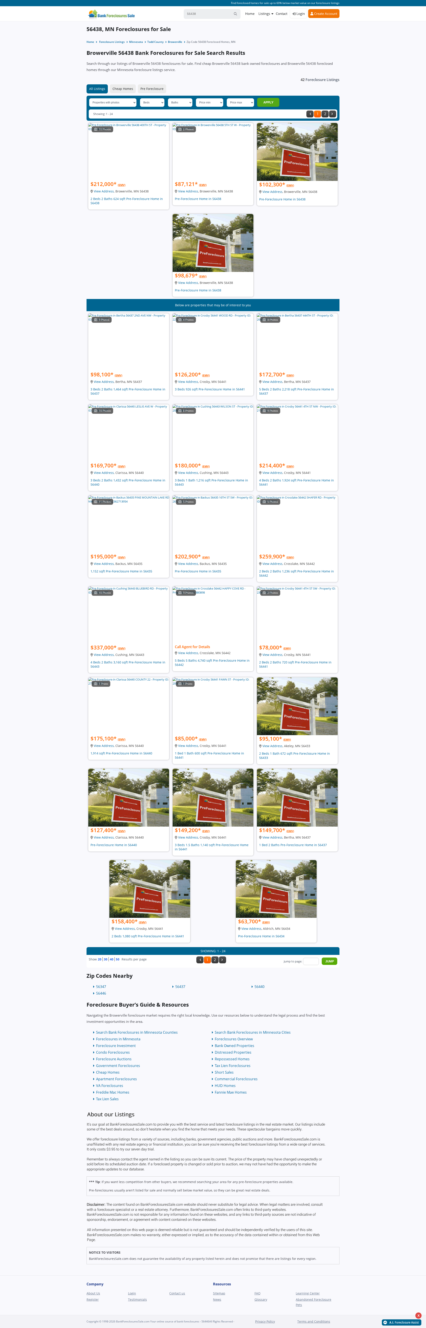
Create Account (325, 13)
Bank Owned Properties (234, 1045)
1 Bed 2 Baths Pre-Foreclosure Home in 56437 (293, 845)
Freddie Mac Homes (112, 1092)
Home (249, 13)
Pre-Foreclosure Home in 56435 (198, 571)
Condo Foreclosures (113, 1052)
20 (99, 959)
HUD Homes (225, 1085)
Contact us (177, 1293)
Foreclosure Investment (116, 1045)
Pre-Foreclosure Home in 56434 (261, 936)
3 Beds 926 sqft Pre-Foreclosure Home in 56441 (210, 389)
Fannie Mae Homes (231, 1092)
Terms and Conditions (313, 1321)
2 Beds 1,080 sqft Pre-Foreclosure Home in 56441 (148, 936)
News (217, 1299)
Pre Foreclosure (152, 89)
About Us (93, 1293)
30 (105, 959)
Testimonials (137, 1299)
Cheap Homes (122, 89)
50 (117, 959)
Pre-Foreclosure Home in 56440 (114, 845)
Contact (281, 13)
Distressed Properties (233, 1052)
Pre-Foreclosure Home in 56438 (198, 199)
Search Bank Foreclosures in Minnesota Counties (137, 1032)
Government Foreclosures (118, 1065)
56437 (180, 986)
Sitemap (219, 1293)
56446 (101, 993)
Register (93, 1299)
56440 (259, 986)
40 (111, 959)
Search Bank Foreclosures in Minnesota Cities (253, 1032)
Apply (268, 102)
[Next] (332, 114)
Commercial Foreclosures (236, 1079)
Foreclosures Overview (234, 1039)
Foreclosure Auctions (114, 1059)
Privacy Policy (265, 1321)
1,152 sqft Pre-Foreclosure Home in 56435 (121, 571)
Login (300, 13)
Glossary (260, 1299)
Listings (264, 13)
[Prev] (310, 114)
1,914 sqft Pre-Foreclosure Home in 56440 (121, 753)
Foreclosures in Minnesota (118, 1039)
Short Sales (224, 1072)
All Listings (97, 89)
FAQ (257, 1293)
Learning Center (308, 1293)
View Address (104, 191)
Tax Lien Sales (107, 1098)
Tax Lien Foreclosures (232, 1065)
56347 (101, 986)
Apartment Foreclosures (116, 1079)
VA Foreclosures (109, 1085)
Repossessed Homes (232, 1059)
